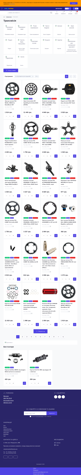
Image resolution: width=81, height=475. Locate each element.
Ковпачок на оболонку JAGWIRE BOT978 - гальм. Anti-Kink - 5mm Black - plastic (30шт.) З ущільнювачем (12, 263)
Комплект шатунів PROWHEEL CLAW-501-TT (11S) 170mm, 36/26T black (30, 182)
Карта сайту (6, 432)
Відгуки (5, 427)
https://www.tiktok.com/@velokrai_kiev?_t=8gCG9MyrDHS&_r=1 (63, 396)
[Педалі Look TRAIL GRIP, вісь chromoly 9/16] (68, 89)
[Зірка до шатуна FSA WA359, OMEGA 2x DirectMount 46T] (68, 291)
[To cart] (18, 116)
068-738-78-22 (7, 398)
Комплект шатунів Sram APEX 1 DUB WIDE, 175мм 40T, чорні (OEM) (49, 142)
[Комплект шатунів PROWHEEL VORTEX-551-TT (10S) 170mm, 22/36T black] (31, 208)
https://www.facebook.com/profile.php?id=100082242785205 (55, 396)
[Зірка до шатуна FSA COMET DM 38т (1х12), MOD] (31, 128)
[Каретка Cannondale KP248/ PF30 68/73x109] (12, 291)
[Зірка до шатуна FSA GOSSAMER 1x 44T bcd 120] (50, 208)
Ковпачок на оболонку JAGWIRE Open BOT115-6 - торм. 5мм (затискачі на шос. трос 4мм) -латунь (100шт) (49, 263)
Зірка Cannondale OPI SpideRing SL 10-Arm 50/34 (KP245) (30, 102)
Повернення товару (7, 430)
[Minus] (6, 116)
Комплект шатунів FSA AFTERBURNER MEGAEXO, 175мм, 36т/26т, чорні (49, 182)
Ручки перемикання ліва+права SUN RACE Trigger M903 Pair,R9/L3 (11, 182)
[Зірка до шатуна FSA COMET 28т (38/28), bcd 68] (31, 248)
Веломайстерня (8, 400)
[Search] (51, 12)
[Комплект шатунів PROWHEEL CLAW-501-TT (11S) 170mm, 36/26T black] (31, 168)
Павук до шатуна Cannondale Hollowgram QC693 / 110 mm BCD (67, 142)
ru (69, 8)
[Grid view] (66, 76)
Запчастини (9, 16)
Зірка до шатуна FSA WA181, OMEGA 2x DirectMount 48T (10, 102)
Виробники (5, 434)
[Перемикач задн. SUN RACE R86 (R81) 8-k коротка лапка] (68, 168)
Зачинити (74, 3)
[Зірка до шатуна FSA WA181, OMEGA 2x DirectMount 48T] (12, 89)
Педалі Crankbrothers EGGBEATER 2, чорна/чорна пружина (11, 142)
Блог (4, 425)
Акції (4, 436)
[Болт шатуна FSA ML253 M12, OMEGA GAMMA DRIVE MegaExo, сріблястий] (68, 208)
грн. (76, 8)
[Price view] (74, 76)
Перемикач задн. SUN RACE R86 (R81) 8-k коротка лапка (68, 182)
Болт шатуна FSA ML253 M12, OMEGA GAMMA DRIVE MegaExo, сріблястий (68, 222)
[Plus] (13, 116)
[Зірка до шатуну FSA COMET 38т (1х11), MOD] (12, 208)
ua (67, 8)
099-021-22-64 (7, 402)
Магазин (6, 396)
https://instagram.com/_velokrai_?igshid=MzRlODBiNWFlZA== (59, 396)
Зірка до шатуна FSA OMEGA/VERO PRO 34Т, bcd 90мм (68, 261)
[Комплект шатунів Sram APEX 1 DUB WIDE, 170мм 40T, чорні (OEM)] (50, 89)
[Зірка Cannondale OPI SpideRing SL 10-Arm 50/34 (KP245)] (31, 89)
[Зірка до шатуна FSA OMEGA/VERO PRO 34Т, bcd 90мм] (68, 248)
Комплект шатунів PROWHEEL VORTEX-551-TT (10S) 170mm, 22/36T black (31, 222)
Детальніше (12, 4)
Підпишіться (52, 413)
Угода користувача (39, 416)
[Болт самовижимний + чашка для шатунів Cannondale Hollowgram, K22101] (31, 291)
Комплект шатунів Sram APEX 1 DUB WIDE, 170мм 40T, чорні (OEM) (49, 102)
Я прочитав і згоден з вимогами (41, 416)
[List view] (70, 76)
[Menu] (2, 8)
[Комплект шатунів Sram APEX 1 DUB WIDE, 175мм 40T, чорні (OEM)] (50, 128)
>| (63, 336)
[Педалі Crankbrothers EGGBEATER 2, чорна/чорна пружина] (12, 128)
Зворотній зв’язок (7, 429)
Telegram (58, 442)
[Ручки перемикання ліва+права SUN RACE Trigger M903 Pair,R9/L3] (12, 168)
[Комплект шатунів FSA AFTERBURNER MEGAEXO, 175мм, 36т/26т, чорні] (50, 168)
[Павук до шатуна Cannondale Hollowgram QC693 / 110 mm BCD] (68, 128)
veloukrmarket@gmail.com (10, 449)
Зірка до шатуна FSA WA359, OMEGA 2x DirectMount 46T (66, 305)
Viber (57, 445)
